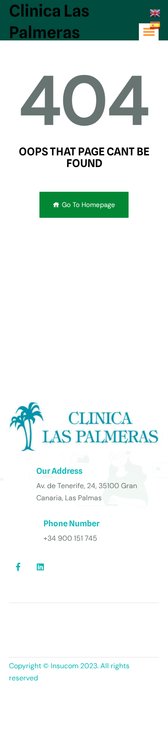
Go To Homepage (88, 204)
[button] (149, 31)
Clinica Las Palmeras (49, 21)
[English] (155, 12)
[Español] (155, 24)
